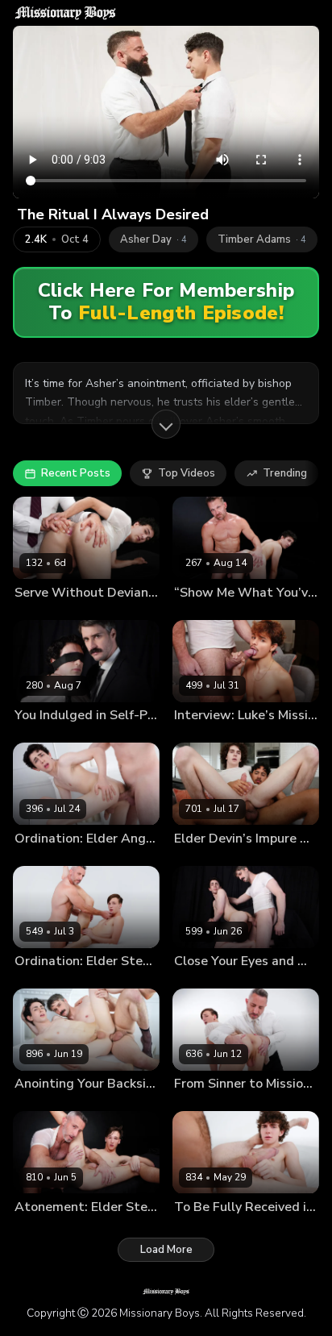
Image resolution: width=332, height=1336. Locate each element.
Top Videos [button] (186, 473)
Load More (166, 1249)
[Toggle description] (166, 424)
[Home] (65, 13)
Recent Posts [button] (75, 473)
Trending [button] (285, 473)
